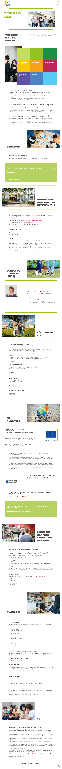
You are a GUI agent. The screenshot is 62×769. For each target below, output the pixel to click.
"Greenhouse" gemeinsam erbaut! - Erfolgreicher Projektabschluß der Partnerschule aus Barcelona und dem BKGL (30, 507)
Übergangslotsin (11, 172)
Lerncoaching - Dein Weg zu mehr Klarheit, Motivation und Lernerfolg (24, 168)
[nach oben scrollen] (59, 766)
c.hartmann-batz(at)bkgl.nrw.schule (26, 495)
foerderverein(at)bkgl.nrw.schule (15, 386)
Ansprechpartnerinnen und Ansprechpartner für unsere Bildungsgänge (28, 220)
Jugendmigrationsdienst (13, 179)
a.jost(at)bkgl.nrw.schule (40, 576)
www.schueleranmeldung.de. (32, 215)
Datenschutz (37, 763)
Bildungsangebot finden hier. (28, 222)
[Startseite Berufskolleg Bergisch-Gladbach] (7, 3)
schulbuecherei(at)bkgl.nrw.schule (15, 660)
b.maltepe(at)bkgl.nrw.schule (21, 496)
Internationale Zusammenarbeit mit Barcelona (18, 511)
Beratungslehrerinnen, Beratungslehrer (17, 164)
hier (17, 677)
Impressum (30, 763)
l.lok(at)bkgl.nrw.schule (43, 291)
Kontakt (24, 763)
